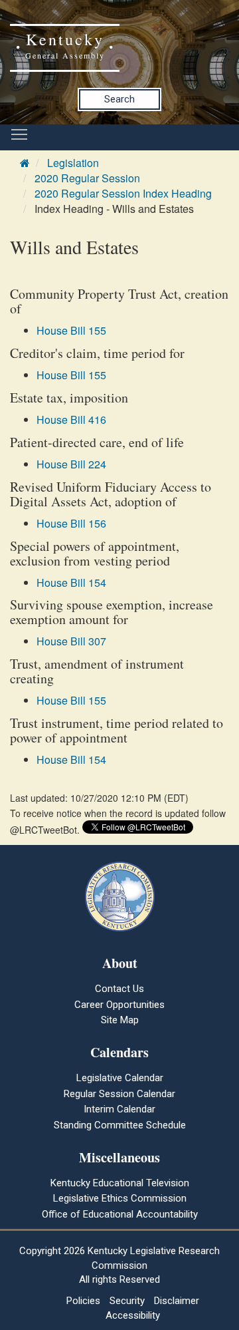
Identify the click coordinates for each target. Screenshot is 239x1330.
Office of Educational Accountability (120, 1214)
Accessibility (133, 1315)
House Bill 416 (71, 419)
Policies (83, 1301)
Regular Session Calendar (119, 1094)
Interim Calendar (119, 1109)
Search (119, 99)
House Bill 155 (71, 330)
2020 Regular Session (87, 178)
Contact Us (119, 989)
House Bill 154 (71, 582)
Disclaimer (176, 1301)
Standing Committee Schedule (120, 1125)
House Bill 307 (71, 641)
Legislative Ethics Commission (120, 1198)
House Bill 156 (71, 523)
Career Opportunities (119, 1005)
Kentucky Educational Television (119, 1183)
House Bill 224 (71, 464)
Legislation (73, 162)
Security (127, 1301)
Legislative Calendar (119, 1078)
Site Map (120, 1020)
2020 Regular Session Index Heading (123, 193)
